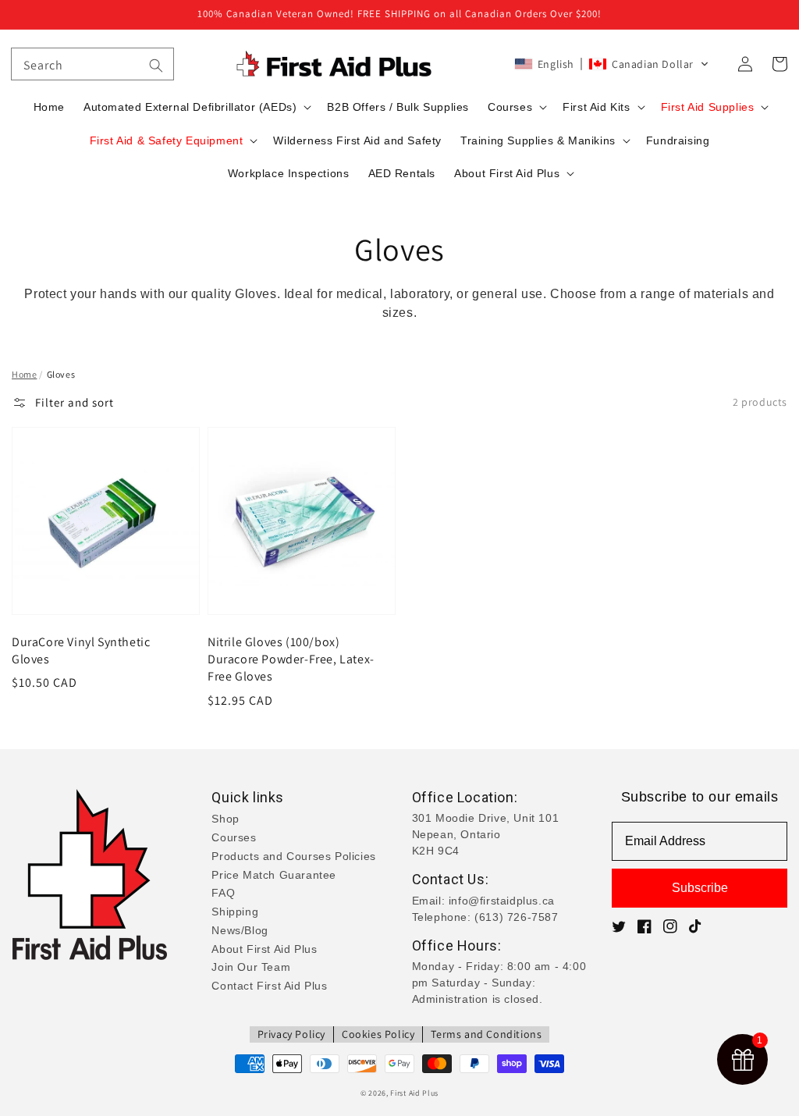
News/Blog (239, 930)
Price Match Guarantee (273, 875)
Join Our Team (250, 967)
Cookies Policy (378, 1034)
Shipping (234, 911)
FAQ (223, 893)
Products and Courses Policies (293, 856)
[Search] (156, 65)
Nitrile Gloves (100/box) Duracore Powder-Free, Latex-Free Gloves (291, 659)
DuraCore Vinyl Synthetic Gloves (81, 650)
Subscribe (700, 887)
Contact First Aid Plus (269, 985)
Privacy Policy (291, 1034)
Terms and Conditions (486, 1034)
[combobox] (92, 64)
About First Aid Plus (264, 949)
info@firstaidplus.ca (502, 900)
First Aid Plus (414, 1093)
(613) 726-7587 (516, 917)
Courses (233, 837)
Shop (225, 818)
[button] (612, 64)
